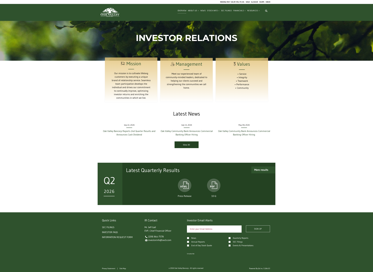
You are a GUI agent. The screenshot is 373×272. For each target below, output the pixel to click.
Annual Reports (198, 242)
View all (186, 144)
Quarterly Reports (240, 238)
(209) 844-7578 (156, 236)
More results (261, 169)
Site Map (122, 268)
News (193, 238)
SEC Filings (108, 227)
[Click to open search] (266, 11)
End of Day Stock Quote (201, 245)
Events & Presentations (243, 245)
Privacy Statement (108, 268)
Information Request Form (117, 237)
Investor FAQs (110, 232)
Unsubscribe (190, 254)
